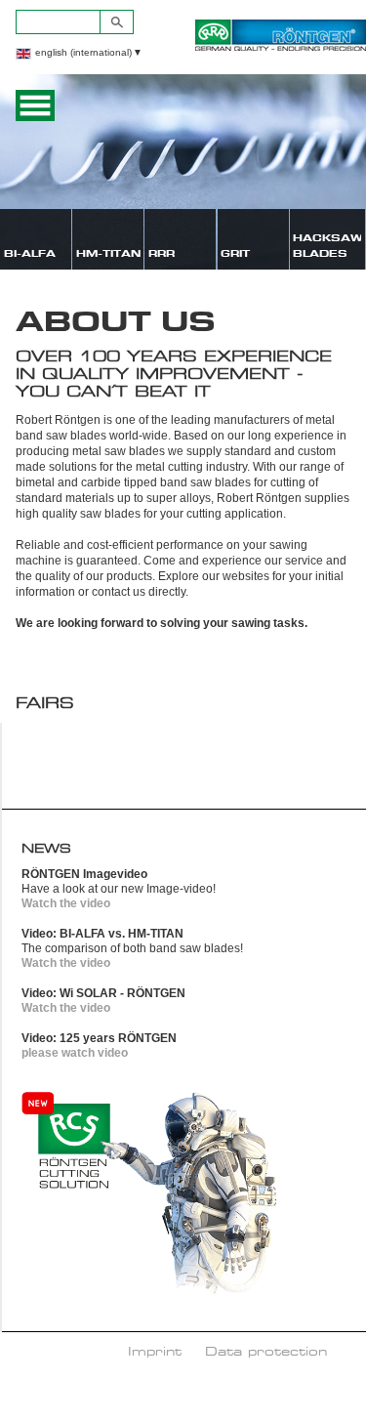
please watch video (74, 1053)
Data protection (266, 1351)
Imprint (155, 1351)
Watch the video (65, 903)
